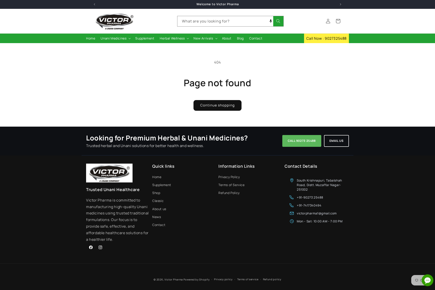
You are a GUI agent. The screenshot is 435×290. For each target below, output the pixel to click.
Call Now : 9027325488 (326, 38)
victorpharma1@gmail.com (317, 213)
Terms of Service (231, 184)
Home (156, 176)
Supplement (161, 184)
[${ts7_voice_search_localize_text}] (270, 21)
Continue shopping (217, 105)
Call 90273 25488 (302, 141)
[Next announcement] (341, 4)
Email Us (336, 141)
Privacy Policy (229, 176)
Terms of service (248, 279)
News (156, 216)
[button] (115, 38)
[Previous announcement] (94, 4)
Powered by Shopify (197, 279)
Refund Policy (229, 192)
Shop (156, 192)
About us (159, 208)
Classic (158, 200)
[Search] (278, 21)
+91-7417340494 (309, 205)
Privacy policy (223, 279)
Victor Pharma (173, 279)
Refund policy (272, 279)
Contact (158, 224)
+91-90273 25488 (310, 197)
